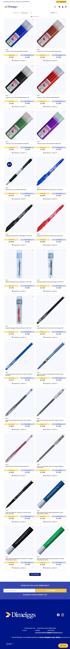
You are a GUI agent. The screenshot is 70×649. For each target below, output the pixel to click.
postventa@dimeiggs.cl (55, 632)
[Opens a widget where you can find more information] (63, 646)
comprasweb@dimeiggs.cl (43, 632)
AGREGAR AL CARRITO (19, 60)
